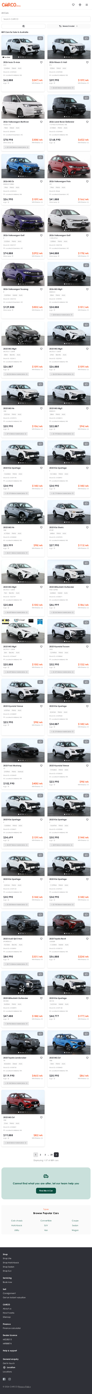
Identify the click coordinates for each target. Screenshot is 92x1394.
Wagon (75, 1230)
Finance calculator (12, 1328)
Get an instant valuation (14, 1297)
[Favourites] (73, 5)
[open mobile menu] (86, 5)
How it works (8, 1313)
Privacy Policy (24, 1386)
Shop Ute (7, 1258)
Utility (16, 1230)
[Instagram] (9, 1379)
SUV (46, 1225)
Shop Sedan (8, 1267)
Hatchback (16, 1225)
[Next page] (56, 1154)
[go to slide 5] (27, 57)
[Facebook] (4, 1379)
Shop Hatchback (11, 1262)
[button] (23, 26)
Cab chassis (16, 1220)
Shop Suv (7, 1271)
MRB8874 (7, 1343)
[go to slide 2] (20, 57)
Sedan (75, 1225)
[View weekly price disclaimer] (42, 83)
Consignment (9, 1293)
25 (51, 1155)
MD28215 (7, 1339)
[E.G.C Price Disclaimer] (8, 83)
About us (7, 1308)
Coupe (75, 1220)
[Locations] (80, 5)
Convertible (46, 1220)
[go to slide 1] (18, 57)
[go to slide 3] (23, 57)
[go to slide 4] (25, 57)
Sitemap (7, 1317)
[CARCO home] (11, 5)
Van (46, 1230)
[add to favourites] (41, 62)
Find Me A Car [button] (46, 1190)
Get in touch (9, 1363)
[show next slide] (41, 49)
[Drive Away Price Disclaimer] (12, 143)
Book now (7, 1282)
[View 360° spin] (40, 38)
